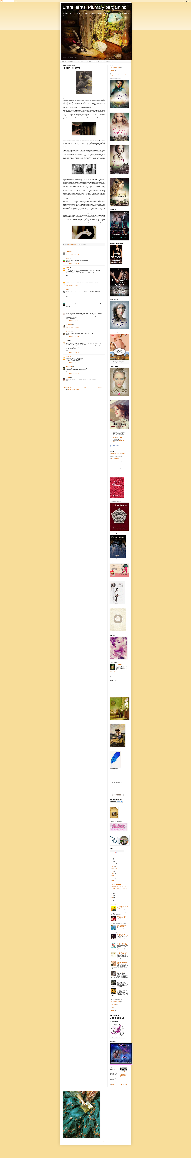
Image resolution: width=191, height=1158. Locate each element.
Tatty (67, 281)
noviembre (114, 864)
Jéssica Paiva (69, 356)
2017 (112, 861)
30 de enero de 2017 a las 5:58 (72, 382)
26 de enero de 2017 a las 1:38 (72, 277)
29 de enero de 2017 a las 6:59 (72, 373)
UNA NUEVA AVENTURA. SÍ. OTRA (119, 886)
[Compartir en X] (82, 244)
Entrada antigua (101, 387)
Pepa (67, 340)
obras (112, 1007)
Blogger (102, 1141)
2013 (112, 898)
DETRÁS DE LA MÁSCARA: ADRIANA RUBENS (122, 917)
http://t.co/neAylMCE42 (117, 437)
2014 (112, 897)
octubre (113, 866)
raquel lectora (69, 366)
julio (113, 870)
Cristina (67, 267)
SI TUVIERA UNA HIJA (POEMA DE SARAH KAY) (122, 944)
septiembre (114, 868)
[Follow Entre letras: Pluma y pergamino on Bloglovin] (116, 802)
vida (112, 1012)
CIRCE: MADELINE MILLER (122, 988)
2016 (112, 893)
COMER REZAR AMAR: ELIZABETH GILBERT (122, 953)
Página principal (109, 61)
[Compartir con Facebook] (83, 244)
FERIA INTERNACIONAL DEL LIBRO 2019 (122, 926)
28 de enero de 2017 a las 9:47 (72, 352)
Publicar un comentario (69, 384)
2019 (112, 858)
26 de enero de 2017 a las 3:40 (72, 285)
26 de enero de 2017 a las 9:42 (72, 298)
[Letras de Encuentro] (114, 458)
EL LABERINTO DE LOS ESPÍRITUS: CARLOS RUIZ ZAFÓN (119, 891)
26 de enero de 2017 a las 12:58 (72, 320)
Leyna (67, 302)
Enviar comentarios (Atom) (73, 389)
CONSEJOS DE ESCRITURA (84, 61)
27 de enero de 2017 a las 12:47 (72, 336)
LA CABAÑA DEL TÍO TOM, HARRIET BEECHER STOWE (122, 907)
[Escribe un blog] (80, 244)
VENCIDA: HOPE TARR (117, 884)
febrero (113, 878)
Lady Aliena (68, 251)
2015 (112, 895)
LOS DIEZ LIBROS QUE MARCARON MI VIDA (122, 972)
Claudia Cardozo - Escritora (115, 445)
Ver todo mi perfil (113, 671)
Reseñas (63, 61)
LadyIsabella (68, 311)
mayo (113, 873)
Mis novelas (113, 68)
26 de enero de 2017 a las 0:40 (72, 254)
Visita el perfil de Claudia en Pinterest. (117, 453)
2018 (112, 859)
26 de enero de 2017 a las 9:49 (72, 307)
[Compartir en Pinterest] (85, 244)
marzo (113, 877)
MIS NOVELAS (71, 61)
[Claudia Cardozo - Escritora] (110, 446)
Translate (120, 852)
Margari (67, 258)
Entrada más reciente (67, 387)
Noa (67, 289)
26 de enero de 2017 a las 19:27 (72, 327)
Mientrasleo (68, 331)
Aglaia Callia (119, 664)
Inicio (85, 387)
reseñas (112, 70)
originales (113, 1009)
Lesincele (68, 377)
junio (113, 871)
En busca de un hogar (98, 61)
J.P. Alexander (69, 324)
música (112, 1005)
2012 (112, 900)
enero (113, 880)
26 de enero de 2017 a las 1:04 (72, 263)
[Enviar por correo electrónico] (79, 244)
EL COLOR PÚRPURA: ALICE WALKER (120, 888)
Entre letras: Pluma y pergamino (94, 7)
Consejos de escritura (115, 67)
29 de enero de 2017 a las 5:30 (72, 362)
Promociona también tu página (115, 448)
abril (113, 875)
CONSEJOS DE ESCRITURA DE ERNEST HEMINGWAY (122, 962)
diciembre (114, 863)
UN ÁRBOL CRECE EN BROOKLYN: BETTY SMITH (122, 935)
